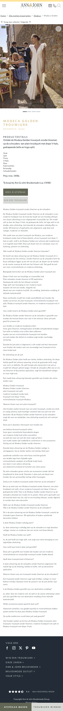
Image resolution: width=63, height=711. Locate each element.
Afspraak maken (16, 707)
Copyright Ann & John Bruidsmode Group (32, 699)
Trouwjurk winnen (47, 707)
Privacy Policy (31, 702)
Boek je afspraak (15, 192)
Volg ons (12, 643)
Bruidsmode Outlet (19, 671)
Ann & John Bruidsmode (22, 667)
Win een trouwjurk (15, 200)
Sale (3, 27)
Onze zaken (13, 662)
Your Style (13, 676)
